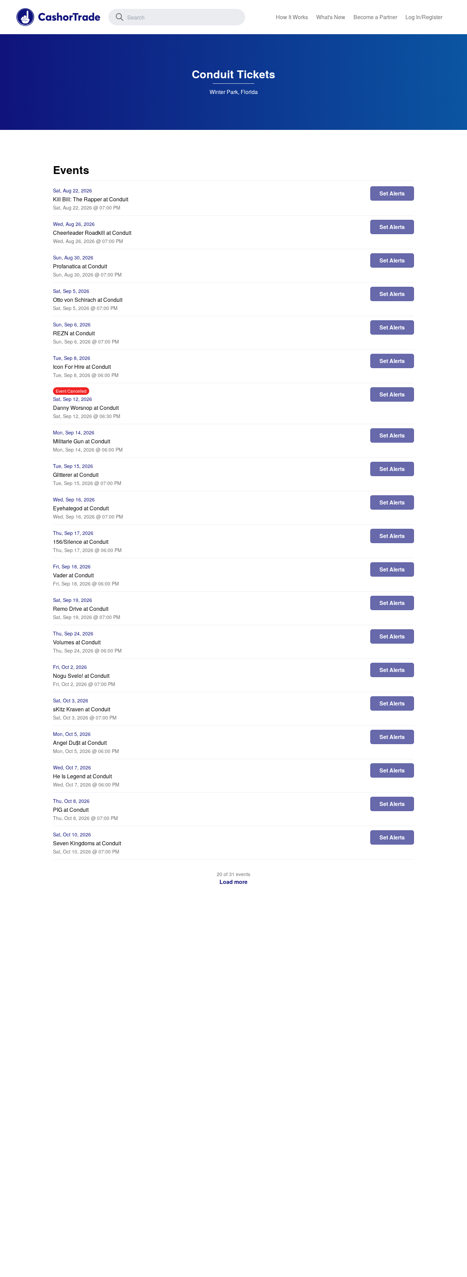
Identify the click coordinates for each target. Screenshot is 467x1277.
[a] (375, 17)
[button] (233, 882)
